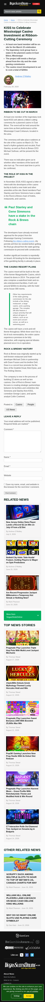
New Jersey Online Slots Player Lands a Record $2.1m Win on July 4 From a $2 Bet (21, 524)
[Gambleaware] (19, 942)
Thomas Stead (14, 657)
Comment (9, 429)
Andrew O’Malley (23, 76)
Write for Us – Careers (11, 980)
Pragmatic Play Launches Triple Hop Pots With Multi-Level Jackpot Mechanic (22, 650)
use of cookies (32, 991)
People (31, 404)
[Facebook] (27, 955)
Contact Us (7, 983)
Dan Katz (12, 925)
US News (10, 410)
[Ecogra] (32, 948)
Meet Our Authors (10, 977)
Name (7, 457)
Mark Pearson (14, 602)
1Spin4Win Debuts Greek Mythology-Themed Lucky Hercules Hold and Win (18, 685)
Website (7, 475)
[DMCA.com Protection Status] (14, 948)
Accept (28, 996)
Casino (19, 404)
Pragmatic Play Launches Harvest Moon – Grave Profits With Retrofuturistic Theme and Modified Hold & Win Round (22, 792)
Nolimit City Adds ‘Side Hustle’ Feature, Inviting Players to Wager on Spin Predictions (22, 560)
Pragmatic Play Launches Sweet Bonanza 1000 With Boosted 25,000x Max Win (21, 721)
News (13, 20)
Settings (17, 996)
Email (7, 466)
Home (6, 20)
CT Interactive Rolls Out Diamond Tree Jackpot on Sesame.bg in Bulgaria (22, 829)
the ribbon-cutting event (23, 241)
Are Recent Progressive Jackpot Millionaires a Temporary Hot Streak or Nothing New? (21, 595)
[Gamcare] (22, 936)
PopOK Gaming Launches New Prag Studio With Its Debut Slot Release (21, 756)
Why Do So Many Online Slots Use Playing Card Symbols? (21, 918)
